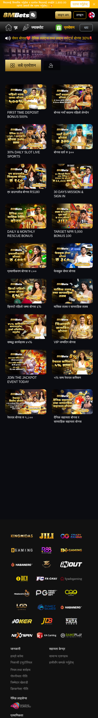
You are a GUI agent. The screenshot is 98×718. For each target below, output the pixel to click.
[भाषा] (91, 15)
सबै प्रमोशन (26, 65)
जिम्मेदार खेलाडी (19, 682)
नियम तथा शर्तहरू (20, 670)
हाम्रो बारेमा (16, 656)
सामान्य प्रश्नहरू (58, 656)
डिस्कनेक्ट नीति (19, 689)
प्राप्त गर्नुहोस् (80, 4)
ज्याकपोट (37, 27)
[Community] (33, 15)
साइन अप (63, 15)
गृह (16, 27)
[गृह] (16, 15)
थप (86, 28)
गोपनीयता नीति (18, 676)
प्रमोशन (69, 27)
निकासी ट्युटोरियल (21, 662)
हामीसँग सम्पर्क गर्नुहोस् (61, 662)
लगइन (79, 15)
